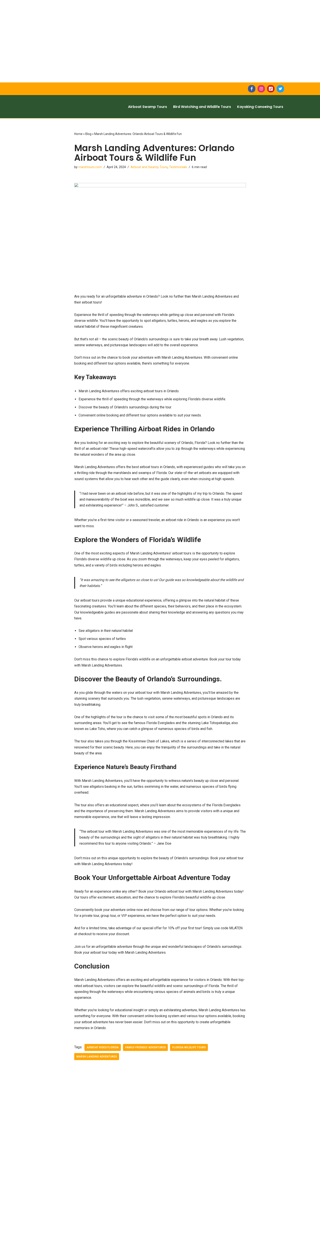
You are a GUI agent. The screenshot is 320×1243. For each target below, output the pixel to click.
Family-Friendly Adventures (145, 1047)
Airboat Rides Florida (103, 1047)
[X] (280, 88)
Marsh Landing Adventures (96, 1056)
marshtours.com (90, 167)
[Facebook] (251, 88)
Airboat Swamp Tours (147, 106)
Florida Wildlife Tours (189, 1047)
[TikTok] (271, 88)
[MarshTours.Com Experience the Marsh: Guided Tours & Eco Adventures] (74, 106)
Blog (88, 134)
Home (78, 134)
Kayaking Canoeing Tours (260, 106)
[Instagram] (261, 88)
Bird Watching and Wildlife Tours (202, 106)
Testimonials (178, 167)
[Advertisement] (130, 30)
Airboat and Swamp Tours (149, 167)
